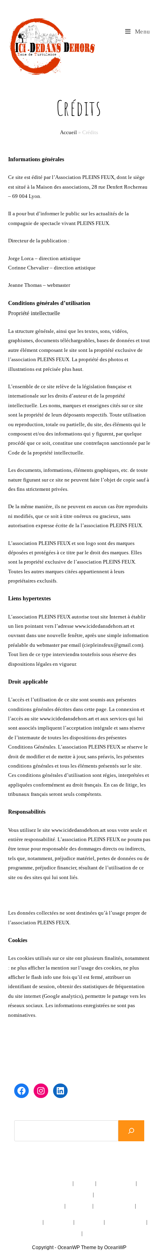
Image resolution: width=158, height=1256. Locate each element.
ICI (66, 1194)
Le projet (61, 1183)
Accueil (68, 132)
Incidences (52, 1206)
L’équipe (85, 1183)
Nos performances (114, 1206)
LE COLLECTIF (35, 1183)
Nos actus (80, 1194)
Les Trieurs (79, 1206)
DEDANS (31, 1206)
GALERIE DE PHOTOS (54, 1233)
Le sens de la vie (25, 1222)
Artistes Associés (115, 1183)
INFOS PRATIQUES (106, 1233)
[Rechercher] (131, 1130)
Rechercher (28, 1115)
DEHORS (79, 1217)
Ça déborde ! (59, 1222)
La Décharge (89, 1222)
